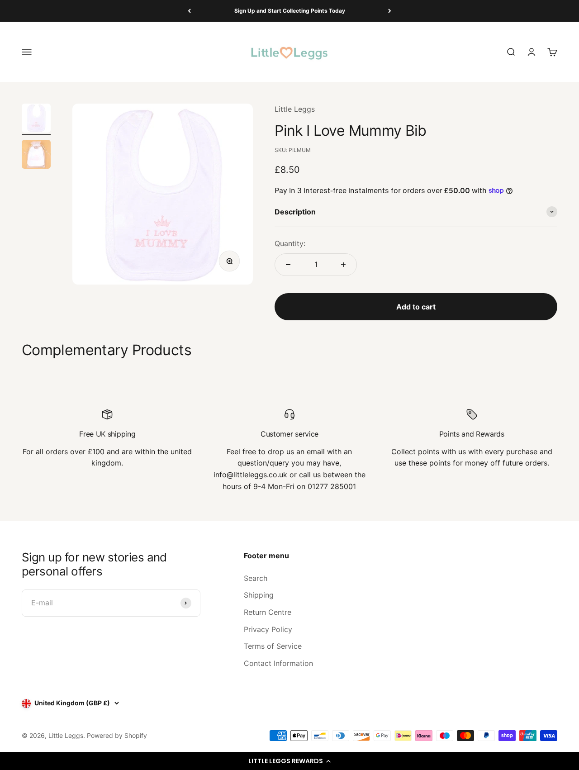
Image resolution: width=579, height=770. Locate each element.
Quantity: (290, 243)
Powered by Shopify (117, 735)
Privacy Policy (268, 629)
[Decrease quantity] (288, 265)
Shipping (259, 594)
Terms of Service (273, 646)
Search (255, 578)
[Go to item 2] (36, 155)
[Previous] (189, 10)
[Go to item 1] (36, 119)
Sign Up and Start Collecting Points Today (289, 10)
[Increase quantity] (343, 265)
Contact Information (278, 663)
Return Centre (267, 612)
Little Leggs (295, 109)
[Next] (389, 10)
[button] (289, 761)
